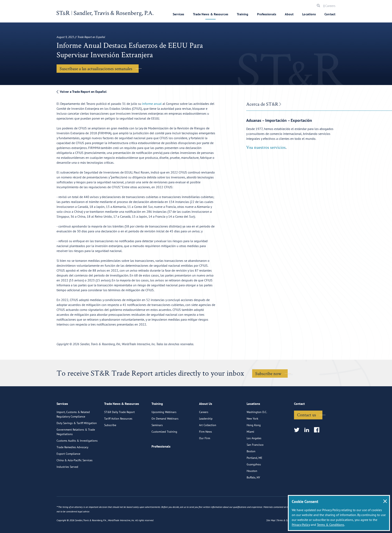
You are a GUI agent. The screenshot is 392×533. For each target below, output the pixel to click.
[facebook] (318, 430)
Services (178, 14)
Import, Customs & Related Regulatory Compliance (73, 414)
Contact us (306, 415)
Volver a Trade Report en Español (83, 92)
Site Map (270, 520)
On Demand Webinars (164, 418)
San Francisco (255, 445)
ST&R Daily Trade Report (119, 412)
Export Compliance (68, 454)
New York (252, 418)
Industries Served (67, 467)
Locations (309, 14)
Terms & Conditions (330, 525)
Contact (329, 14)
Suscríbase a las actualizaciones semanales (96, 68)
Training (242, 14)
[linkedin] (308, 430)
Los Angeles (254, 438)
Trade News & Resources (210, 14)
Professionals (266, 14)
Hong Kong (254, 425)
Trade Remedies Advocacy (72, 447)
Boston (251, 451)
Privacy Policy (301, 525)
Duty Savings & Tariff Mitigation (77, 423)
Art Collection (207, 425)
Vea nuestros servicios (266, 147)
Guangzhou (254, 464)
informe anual (152, 104)
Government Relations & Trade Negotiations (76, 432)
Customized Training (164, 431)
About (289, 14)
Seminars (157, 425)
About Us (205, 404)
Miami (250, 431)
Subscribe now (268, 373)
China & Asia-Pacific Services (74, 460)
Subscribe (110, 425)
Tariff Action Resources (118, 418)
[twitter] (298, 430)
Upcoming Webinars (163, 412)
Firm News (205, 431)
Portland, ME (254, 458)
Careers (330, 6)
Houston (252, 471)
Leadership (206, 418)
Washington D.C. (257, 412)
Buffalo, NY (253, 477)
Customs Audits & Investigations (77, 440)
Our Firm (204, 438)
